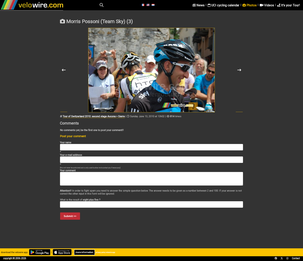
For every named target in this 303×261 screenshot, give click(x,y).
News (200, 5)
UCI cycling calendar (225, 5)
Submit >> (70, 216)
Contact (296, 258)
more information (84, 252)
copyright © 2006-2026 (14, 258)
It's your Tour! (290, 5)
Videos (268, 5)
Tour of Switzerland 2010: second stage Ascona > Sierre (94, 116)
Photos (251, 5)
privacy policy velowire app (105, 252)
